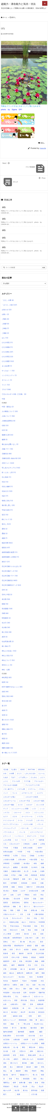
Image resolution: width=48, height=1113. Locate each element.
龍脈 (18, 1094)
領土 (17, 1079)
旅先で (6, 562)
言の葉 (5, 1051)
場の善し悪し (8, 505)
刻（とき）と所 (9, 472)
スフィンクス (39, 812)
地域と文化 (7, 500)
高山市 (41, 1086)
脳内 (42, 1028)
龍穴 (4, 1094)
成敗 (42, 946)
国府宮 (5, 902)
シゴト (34, 809)
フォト (6, 385)
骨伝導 (25, 1086)
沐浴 (42, 981)
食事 (14, 1082)
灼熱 (37, 989)
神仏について (8, 660)
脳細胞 (31, 1032)
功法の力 (7, 491)
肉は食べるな (38, 1024)
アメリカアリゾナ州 (32, 785)
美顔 (4, 1024)
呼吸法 (27, 895)
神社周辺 (7, 677)
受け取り (6, 891)
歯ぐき (22, 969)
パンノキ (22, 832)
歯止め (11, 973)
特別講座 (6, 618)
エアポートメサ (27, 793)
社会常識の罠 (8, 641)
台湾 (19, 895)
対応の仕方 (14, 930)
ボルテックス (31, 836)
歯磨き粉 (29, 973)
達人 (11, 1067)
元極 (42, 867)
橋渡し (5, 965)
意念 (41, 942)
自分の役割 (20, 1036)
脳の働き (23, 1028)
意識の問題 (7, 946)
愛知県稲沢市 (19, 946)
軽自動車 (40, 1059)
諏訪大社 (40, 1051)
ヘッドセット (19, 836)
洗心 (27, 985)
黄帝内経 (34, 1090)
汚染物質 (33, 981)
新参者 (5, 953)
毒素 (43, 973)
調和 (31, 1051)
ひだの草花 (7, 356)
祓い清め (6, 646)
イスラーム (32, 789)
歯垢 (4, 973)
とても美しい (23, 777)
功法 (5, 482)
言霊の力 (22, 1051)
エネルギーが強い (9, 797)
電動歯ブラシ (24, 1075)
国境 (41, 899)
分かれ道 (6, 879)
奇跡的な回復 (14, 922)
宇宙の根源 (27, 926)
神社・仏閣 (6, 670)
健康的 (15, 867)
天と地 (5, 918)
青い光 (35, 1075)
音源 (10, 1079)
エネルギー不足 (24, 801)
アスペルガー (39, 781)
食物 (30, 1082)
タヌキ (14, 816)
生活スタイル (38, 996)
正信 (29, 965)
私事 (5, 682)
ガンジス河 (40, 805)
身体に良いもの (27, 1059)
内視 (26, 875)
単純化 (20, 887)
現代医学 (32, 992)
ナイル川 (29, 820)
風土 (42, 1079)
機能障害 (21, 965)
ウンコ (14, 793)
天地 (35, 918)
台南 (12, 895)
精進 (31, 1020)
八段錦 (5, 875)
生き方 (6, 623)
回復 (34, 899)
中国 (3, 399)
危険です (29, 887)
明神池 (25, 957)
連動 (32, 1063)
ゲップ (5, 809)
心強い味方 (29, 938)
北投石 (33, 883)
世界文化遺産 (8, 852)
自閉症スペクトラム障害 (29, 1043)
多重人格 (34, 910)
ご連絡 (5, 333)
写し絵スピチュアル (11, 468)
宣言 (5, 515)
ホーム (5, 17)
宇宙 (4, 926)
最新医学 (6, 961)
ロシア (32, 840)
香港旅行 (6, 1086)
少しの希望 (7, 934)
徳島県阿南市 (17, 938)
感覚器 (29, 946)
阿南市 (34, 1071)
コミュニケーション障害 (19, 809)
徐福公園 (6, 938)
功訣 (5, 496)
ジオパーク (17, 812)
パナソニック (38, 828)
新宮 (13, 953)
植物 (5, 604)
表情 (4, 710)
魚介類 (17, 1090)
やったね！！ (8, 371)
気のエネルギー (8, 977)
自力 (41, 1036)
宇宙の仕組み (14, 926)
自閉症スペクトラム (10, 1043)
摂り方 (18, 949)
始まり (24, 922)
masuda (43, 148)
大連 (28, 914)
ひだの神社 (7, 352)
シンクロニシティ (9, 375)
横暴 (42, 961)
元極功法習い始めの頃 (11, 458)
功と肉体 (6, 477)
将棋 (36, 930)
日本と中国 (7, 594)
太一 (4, 922)
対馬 (22, 930)
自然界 (26, 1039)
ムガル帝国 (7, 840)
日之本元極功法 (9, 580)
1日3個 (5, 769)
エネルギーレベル (9, 801)
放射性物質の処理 (9, 552)
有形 (14, 961)
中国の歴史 (39, 852)
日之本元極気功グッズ (11, 585)
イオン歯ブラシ (8, 789)
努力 (30, 879)
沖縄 (5, 613)
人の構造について (10, 411)
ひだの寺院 (7, 342)
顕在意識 (26, 1079)
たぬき (5, 777)
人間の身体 (22, 859)
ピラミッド (7, 836)
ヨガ (16, 840)
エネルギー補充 (38, 801)
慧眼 (36, 946)
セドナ (5, 816)
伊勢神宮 (6, 863)
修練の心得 (7, 435)
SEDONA (41, 769)
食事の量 (22, 1082)
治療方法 (6, 985)
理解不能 (42, 992)
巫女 (34, 934)
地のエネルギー (38, 902)
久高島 (15, 855)
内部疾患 (34, 875)
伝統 (5, 425)
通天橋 (24, 1063)
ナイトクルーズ (8, 820)
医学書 (5, 887)
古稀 (42, 891)
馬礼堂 (16, 1086)
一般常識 (41, 840)
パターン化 (24, 828)
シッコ (42, 809)
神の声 (23, 1012)
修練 (42, 863)
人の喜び (41, 855)
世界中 (40, 848)
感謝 (4, 538)
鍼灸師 (18, 1071)
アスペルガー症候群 (10, 785)
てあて (13, 777)
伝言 (4, 430)
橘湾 (13, 965)
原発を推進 (40, 887)
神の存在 (32, 1012)
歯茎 (37, 973)
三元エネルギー (14, 844)
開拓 (26, 1071)
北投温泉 (24, 883)
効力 (42, 879)
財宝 (14, 1055)
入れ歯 (34, 871)
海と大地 (41, 985)
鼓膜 (42, 1090)
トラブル (40, 816)
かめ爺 (11, 773)
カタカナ (29, 805)
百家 (24, 1004)
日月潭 (5, 957)
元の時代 (34, 867)
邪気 (42, 1067)
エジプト (40, 793)
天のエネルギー (17, 918)
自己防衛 (6, 1039)
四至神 (26, 899)
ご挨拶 (5, 324)
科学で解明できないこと (12, 687)
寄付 (42, 926)
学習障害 (42, 922)
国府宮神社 (16, 902)
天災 (42, 918)
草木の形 (6, 701)
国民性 (26, 902)
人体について (8, 416)
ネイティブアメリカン (11, 824)
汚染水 (24, 981)
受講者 (15, 891)
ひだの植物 (7, 347)
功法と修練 (7, 486)
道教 (4, 1067)
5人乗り (14, 769)
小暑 (42, 930)
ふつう (5, 781)
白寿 (4, 1004)
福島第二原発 (17, 1016)
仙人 (42, 859)
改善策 (26, 949)
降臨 (42, 1071)
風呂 (35, 1079)
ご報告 (5, 319)
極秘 (36, 961)
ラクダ (23, 840)
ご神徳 (5, 328)
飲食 (36, 1082)
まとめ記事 (7, 366)
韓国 (4, 738)
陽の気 (5, 1075)
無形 (43, 989)
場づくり (27, 906)
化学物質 (14, 883)
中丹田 (20, 852)
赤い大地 (6, 1059)
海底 (4, 989)
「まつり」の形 (9, 305)
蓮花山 (41, 1047)
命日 (35, 895)
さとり (19, 773)
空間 (30, 1016)
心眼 (37, 938)
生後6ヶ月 (26, 996)
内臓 (20, 875)
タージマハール (27, 816)
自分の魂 (32, 1036)
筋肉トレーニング (9, 1020)
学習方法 (32, 922)
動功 (4, 883)
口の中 (23, 891)
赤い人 (41, 1055)
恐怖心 (5, 942)
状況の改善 (16, 992)
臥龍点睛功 (7, 1036)
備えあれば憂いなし (10, 444)
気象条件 (15, 981)
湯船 (30, 989)
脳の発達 (33, 1028)
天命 (28, 918)
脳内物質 (21, 1032)
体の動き (27, 863)
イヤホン (42, 789)
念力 (43, 938)
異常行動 (24, 1000)
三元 (4, 844)
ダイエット (7, 380)
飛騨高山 (6, 1082)
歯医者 (41, 969)
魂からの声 (7, 1090)
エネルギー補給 (8, 805)
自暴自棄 (16, 1039)
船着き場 (6, 1047)
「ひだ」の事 (8, 300)
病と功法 (6, 632)
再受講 (42, 875)
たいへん (42, 773)
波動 (21, 985)
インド (5, 793)
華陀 (23, 1047)
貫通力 (22, 1055)
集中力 (13, 1075)
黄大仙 (25, 1090)
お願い (5, 314)
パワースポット (8, 832)
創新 (23, 879)
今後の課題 (33, 859)
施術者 (21, 953)
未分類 (6, 599)
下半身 (5, 848)
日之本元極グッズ (10, 571)
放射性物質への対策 (10, 557)
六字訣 (13, 875)
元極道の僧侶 (16, 871)
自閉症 (41, 1039)
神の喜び (14, 1012)
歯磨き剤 (20, 973)
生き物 (6, 627)
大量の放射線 (39, 914)
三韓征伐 (26, 844)
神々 (29, 1008)
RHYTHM (31, 769)
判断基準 (16, 879)
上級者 (34, 844)
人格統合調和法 (8, 421)
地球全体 (6, 906)
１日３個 (34, 1094)
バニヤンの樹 (28, 824)
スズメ (27, 812)
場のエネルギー (38, 906)
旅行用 (29, 953)
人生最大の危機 (8, 859)
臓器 (40, 1032)
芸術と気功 (7, 696)
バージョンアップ (9, 828)
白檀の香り (14, 1004)
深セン (18, 989)
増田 (18, 910)
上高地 (42, 844)
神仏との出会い (9, 651)
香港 (42, 1082)
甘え (16, 996)
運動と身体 (7, 729)
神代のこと (7, 665)
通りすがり (8, 720)
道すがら (41, 1063)
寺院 (4, 930)
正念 (36, 965)
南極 (13, 887)
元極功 (5, 871)
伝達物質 (16, 863)
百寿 (31, 1004)
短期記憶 (15, 1008)
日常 (4, 590)
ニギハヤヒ (40, 820)
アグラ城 (27, 781)
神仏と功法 (7, 655)
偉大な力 (6, 867)
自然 (5, 691)
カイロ (20, 805)
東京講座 (28, 961)
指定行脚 (7, 543)
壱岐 (25, 910)
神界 (4, 1016)
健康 (4, 439)
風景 (5, 743)
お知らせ (6, 310)
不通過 (15, 848)
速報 (5, 724)
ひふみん (34, 777)
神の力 (5, 1012)
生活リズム (7, 1000)
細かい (42, 1020)
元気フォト (8, 463)
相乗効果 (40, 1004)
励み (36, 879)
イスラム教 (21, 789)
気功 (30, 977)
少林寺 (17, 934)
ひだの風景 (8, 361)
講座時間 (6, 1055)
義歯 (12, 1024)
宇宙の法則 (7, 510)
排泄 (11, 949)
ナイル (20, 820)
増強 (4, 910)
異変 (15, 1000)
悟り (14, 942)
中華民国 (6, 855)
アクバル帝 (16, 781)
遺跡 (36, 1067)
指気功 (6, 547)
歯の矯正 (32, 969)
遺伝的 (28, 1067)
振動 (4, 949)
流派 (33, 985)
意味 (4, 529)
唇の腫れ (6, 899)
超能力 (16, 1059)
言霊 (4, 715)
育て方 (14, 1028)
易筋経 (33, 957)
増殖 (11, 910)
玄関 (24, 992)
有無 (20, 961)
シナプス (6, 812)
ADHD (22, 769)
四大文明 (17, 899)
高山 (33, 1086)
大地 (42, 910)
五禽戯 (32, 855)
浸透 (11, 989)
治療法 (15, 985)
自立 (33, 1039)
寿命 (29, 930)
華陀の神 (32, 1047)
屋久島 (26, 934)
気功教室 (40, 977)
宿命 (35, 926)
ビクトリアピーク (36, 832)
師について (7, 519)
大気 (21, 914)
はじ (5, 338)
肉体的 (5, 1028)
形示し (14, 17)
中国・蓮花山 (8, 407)
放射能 (34, 949)
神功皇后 (41, 1012)
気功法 (5, 981)
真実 (4, 637)
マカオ (42, 836)
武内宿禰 (13, 969)
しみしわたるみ (30, 773)
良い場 (15, 1047)
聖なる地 (27, 1024)
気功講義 (7, 609)
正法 (42, 965)
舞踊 (42, 1043)
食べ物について (9, 753)
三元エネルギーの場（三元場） (14, 394)
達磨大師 (20, 1067)
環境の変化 (7, 996)
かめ (4, 773)
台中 (4, 895)
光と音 (26, 871)
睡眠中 (5, 1008)
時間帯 (41, 957)
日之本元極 (40, 953)
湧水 (24, 989)
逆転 (4, 1063)
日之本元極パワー (10, 576)
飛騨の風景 (7, 748)
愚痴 (4, 533)
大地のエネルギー (9, 914)
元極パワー (7, 449)
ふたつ (42, 777)
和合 (42, 895)
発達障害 (41, 1000)
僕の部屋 (24, 867)
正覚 (4, 969)
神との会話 (39, 1008)
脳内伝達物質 (8, 1032)
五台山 (23, 855)
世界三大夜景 (27, 848)
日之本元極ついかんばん (11, 566)
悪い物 (22, 942)
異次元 (32, 1000)
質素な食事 (32, 1055)
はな (4, 207)
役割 (41, 934)
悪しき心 (32, 942)
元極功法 (7, 454)
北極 (41, 883)
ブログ (6, 389)
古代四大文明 (33, 891)
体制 (35, 863)
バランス (40, 824)
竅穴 (39, 1016)
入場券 (42, 871)
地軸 (14, 906)
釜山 (4, 1071)
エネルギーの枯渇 (31, 797)
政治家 (42, 949)
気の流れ (22, 977)
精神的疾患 (22, 1020)
